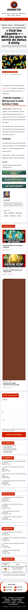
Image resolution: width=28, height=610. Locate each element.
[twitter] (7, 200)
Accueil (4, 597)
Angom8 (5, 74)
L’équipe (7, 599)
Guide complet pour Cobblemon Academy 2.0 (12, 516)
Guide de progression (7, 447)
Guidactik (4, 25)
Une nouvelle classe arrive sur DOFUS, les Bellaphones (13, 246)
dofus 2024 (11, 213)
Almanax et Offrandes (8, 451)
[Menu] (3, 19)
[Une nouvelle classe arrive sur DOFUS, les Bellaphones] (14, 236)
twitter (19, 587)
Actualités (7, 601)
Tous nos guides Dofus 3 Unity (9, 445)
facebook (9, 587)
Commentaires (4, 399)
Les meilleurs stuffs (7, 452)
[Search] (25, 19)
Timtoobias (6, 243)
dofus (5, 213)
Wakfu (8, 15)
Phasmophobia (13, 604)
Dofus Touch (5, 602)
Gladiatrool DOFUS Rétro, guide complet (11, 550)
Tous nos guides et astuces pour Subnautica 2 (13, 532)
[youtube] (8, 200)
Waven (13, 15)
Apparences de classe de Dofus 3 (10, 449)
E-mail (3, 419)
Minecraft (18, 15)
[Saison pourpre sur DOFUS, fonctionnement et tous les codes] (14, 329)
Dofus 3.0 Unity (5, 88)
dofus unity (12, 215)
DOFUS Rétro (22, 13)
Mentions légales (16, 599)
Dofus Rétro (20, 602)
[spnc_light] (22, 20)
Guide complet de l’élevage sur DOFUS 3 (11, 511)
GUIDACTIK (14, 10)
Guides (14, 601)
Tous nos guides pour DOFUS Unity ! (14, 175)
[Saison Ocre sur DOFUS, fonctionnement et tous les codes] (14, 260)
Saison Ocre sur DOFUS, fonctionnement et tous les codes (12, 270)
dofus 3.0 (6, 215)
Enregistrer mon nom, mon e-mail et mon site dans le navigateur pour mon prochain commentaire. (14, 430)
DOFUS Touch (14, 13)
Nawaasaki (6, 268)
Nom (3, 412)
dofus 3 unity (18, 213)
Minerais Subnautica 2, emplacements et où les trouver (14, 537)
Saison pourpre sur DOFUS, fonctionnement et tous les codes (11, 384)
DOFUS (9, 13)
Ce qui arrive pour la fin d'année (9, 448)
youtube (9, 590)
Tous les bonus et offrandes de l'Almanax (14, 575)
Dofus (10, 25)
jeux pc (19, 215)
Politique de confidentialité (16, 597)
